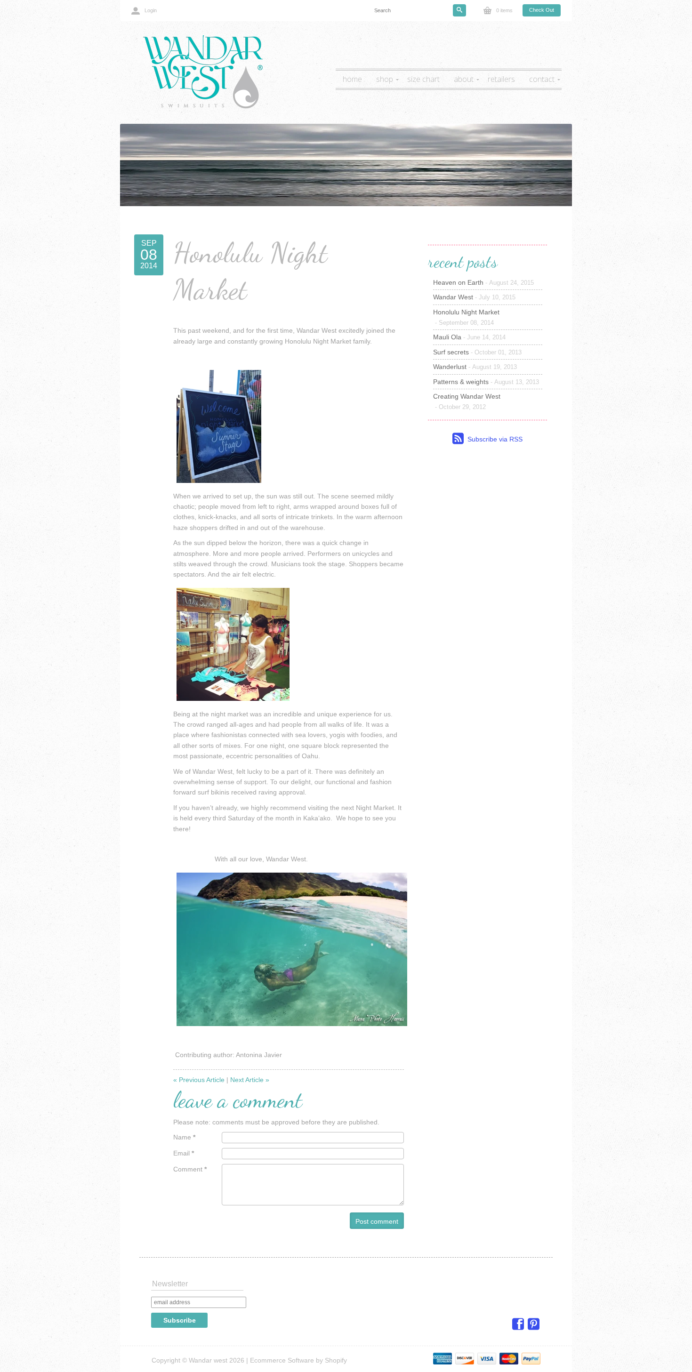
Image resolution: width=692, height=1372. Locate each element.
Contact (542, 79)
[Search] (459, 10)
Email (183, 1153)
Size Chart (423, 79)
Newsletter (170, 1284)
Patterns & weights (486, 381)
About (464, 79)
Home (352, 79)
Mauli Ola (469, 337)
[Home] (202, 72)
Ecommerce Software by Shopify (298, 1360)
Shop (384, 79)
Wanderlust (475, 366)
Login (151, 10)
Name (184, 1137)
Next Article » (249, 1079)
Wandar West (474, 297)
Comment (190, 1169)
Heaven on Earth (483, 282)
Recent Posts (463, 261)
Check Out (541, 10)
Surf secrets (477, 352)
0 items (504, 10)
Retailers (501, 79)
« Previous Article (199, 1079)
